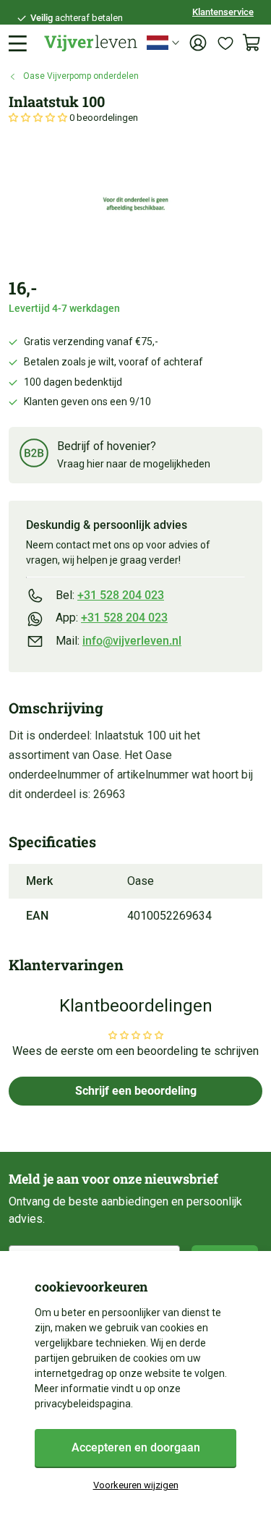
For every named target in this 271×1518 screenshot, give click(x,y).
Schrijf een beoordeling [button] (136, 1091)
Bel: (110, 595)
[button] (39, 117)
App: (112, 617)
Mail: (118, 641)
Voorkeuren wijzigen (135, 1485)
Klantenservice (223, 12)
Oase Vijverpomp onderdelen (81, 76)
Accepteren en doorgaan (136, 1447)
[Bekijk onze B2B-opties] (34, 455)
